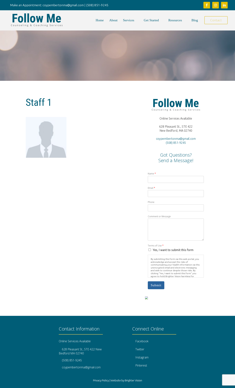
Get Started (151, 20)
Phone (151, 202)
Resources (175, 20)
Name (152, 173)
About (113, 20)
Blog (194, 20)
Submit (156, 285)
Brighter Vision (133, 380)
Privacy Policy (101, 380)
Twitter (139, 349)
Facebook (141, 341)
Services (128, 20)
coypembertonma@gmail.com (176, 138)
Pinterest (141, 365)
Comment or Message (159, 216)
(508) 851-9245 (176, 142)
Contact (216, 20)
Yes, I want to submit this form (173, 250)
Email (151, 188)
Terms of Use (156, 245)
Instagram (142, 357)
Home (100, 20)
